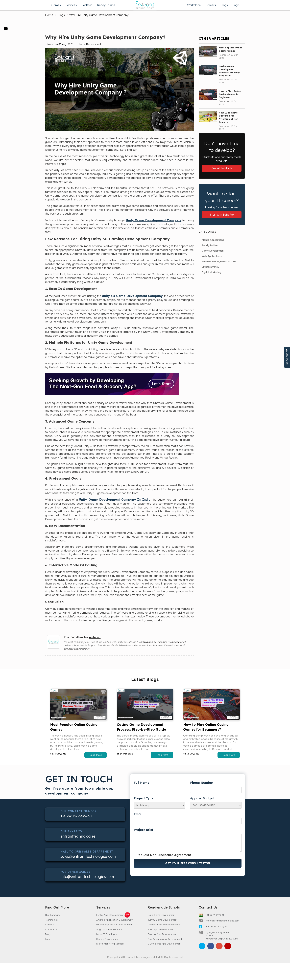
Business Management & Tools (219, 261)
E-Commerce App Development (164, 943)
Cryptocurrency (210, 266)
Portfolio (87, 5)
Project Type (143, 798)
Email (138, 814)
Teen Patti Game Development (164, 924)
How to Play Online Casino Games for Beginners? (206, 726)
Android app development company (159, 642)
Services (71, 5)
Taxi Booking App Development (165, 939)
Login (236, 5)
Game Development (213, 250)
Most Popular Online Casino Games (74, 726)
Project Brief (143, 830)
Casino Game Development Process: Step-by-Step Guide (141, 726)
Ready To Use (106, 5)
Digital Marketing (211, 272)
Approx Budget (202, 798)
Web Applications (212, 256)
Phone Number (201, 783)
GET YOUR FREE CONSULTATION (187, 863)
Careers (211, 5)
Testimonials (52, 919)
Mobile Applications (213, 239)
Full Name (141, 783)
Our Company (52, 915)
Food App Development (161, 929)
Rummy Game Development (162, 919)
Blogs (224, 5)
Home (49, 15)
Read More (95, 755)
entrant (95, 637)
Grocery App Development (162, 934)
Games (56, 5)
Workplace (194, 5)
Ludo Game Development (161, 915)
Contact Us (51, 929)
